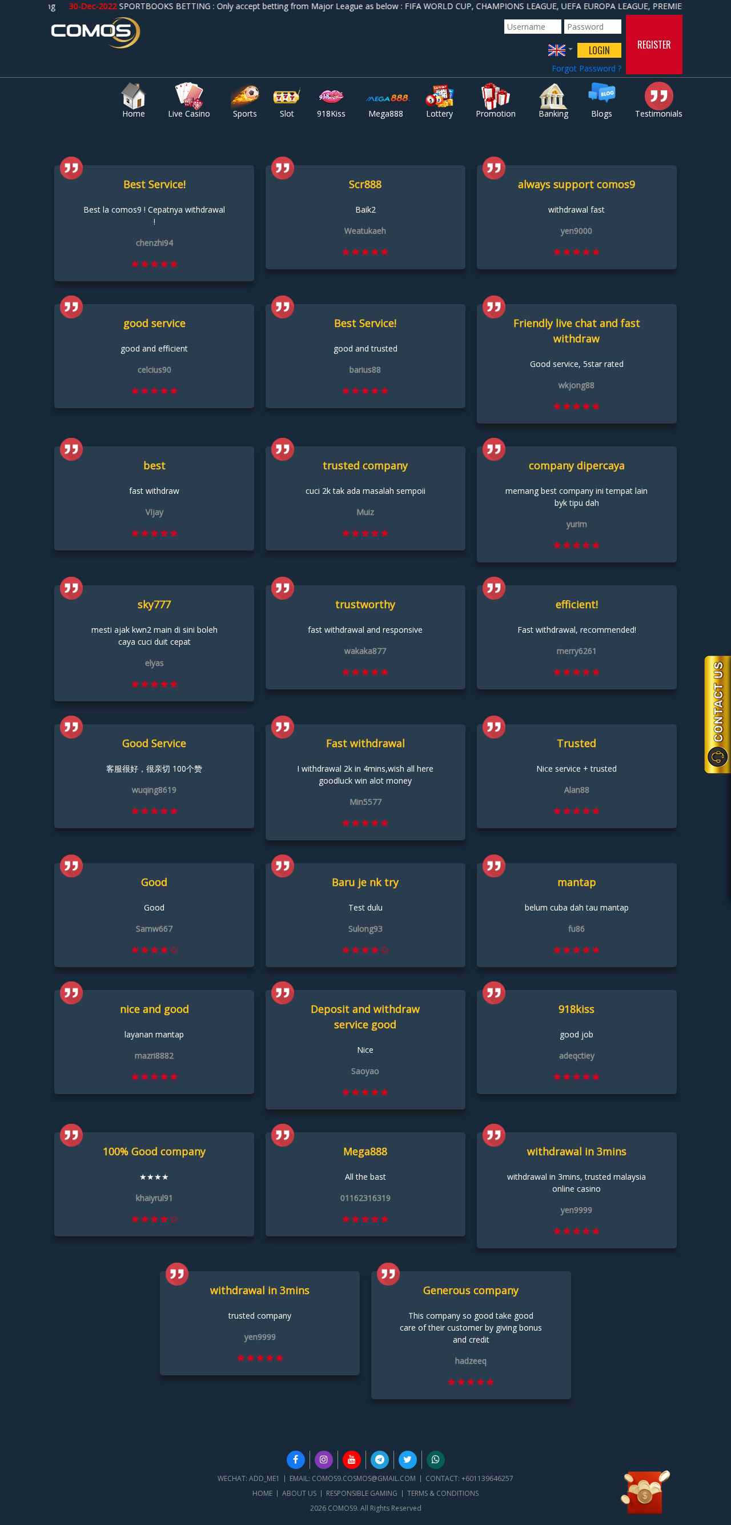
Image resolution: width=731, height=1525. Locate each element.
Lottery (439, 113)
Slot (287, 113)
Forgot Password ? (586, 68)
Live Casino (189, 113)
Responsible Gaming (361, 1493)
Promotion (496, 113)
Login (599, 50)
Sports (245, 113)
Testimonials (658, 113)
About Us (299, 1493)
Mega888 (385, 113)
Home (133, 113)
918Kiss (331, 113)
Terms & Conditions (443, 1493)
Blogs (601, 113)
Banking (553, 113)
